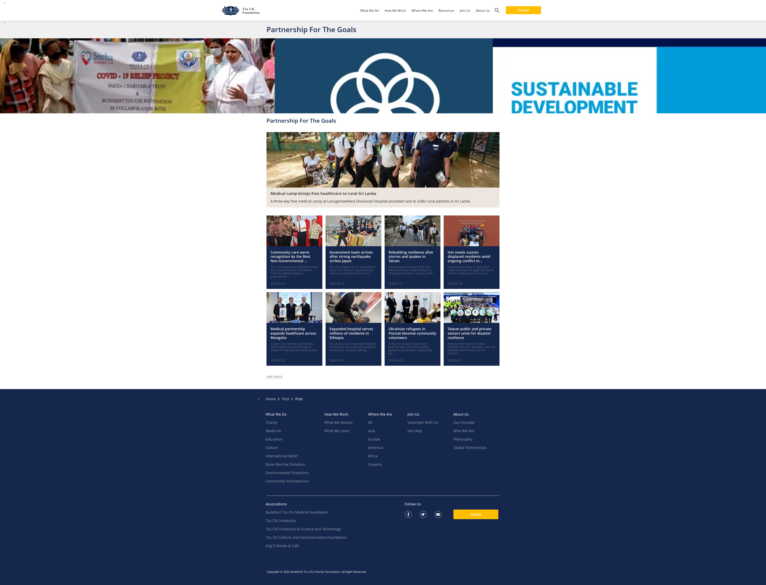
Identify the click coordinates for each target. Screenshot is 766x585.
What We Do (369, 10)
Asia (371, 430)
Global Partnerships (470, 447)
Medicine (273, 430)
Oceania (375, 464)
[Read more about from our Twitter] (427, 514)
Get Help (415, 430)
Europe (374, 439)
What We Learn (337, 430)
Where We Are (422, 10)
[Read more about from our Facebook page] (412, 514)
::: (5, 23)
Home (271, 398)
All (370, 422)
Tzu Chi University (281, 520)
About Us (483, 10)
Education (274, 439)
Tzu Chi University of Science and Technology (303, 529)
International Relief (282, 456)
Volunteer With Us (423, 422)
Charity (271, 422)
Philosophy (462, 439)
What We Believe (338, 422)
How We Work (395, 10)
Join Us (465, 10)
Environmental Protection (287, 472)
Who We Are (463, 430)
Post (285, 398)
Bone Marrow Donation (285, 464)
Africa (373, 456)
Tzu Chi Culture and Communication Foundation (306, 537)
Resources (446, 10)
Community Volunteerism (287, 481)
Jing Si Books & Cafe (282, 545)
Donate (523, 10)
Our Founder (464, 422)
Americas (376, 447)
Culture (272, 447)
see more (274, 376)
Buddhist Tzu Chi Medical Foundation (297, 512)
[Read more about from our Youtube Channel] (441, 514)
